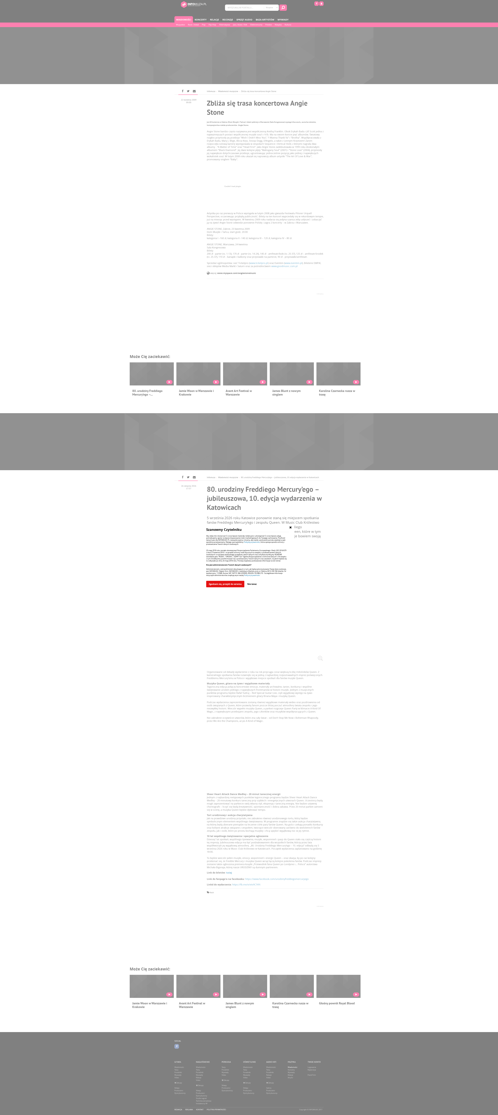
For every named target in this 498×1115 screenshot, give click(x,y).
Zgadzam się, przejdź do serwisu (225, 584)
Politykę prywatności (252, 542)
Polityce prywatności (252, 575)
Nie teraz (252, 584)
